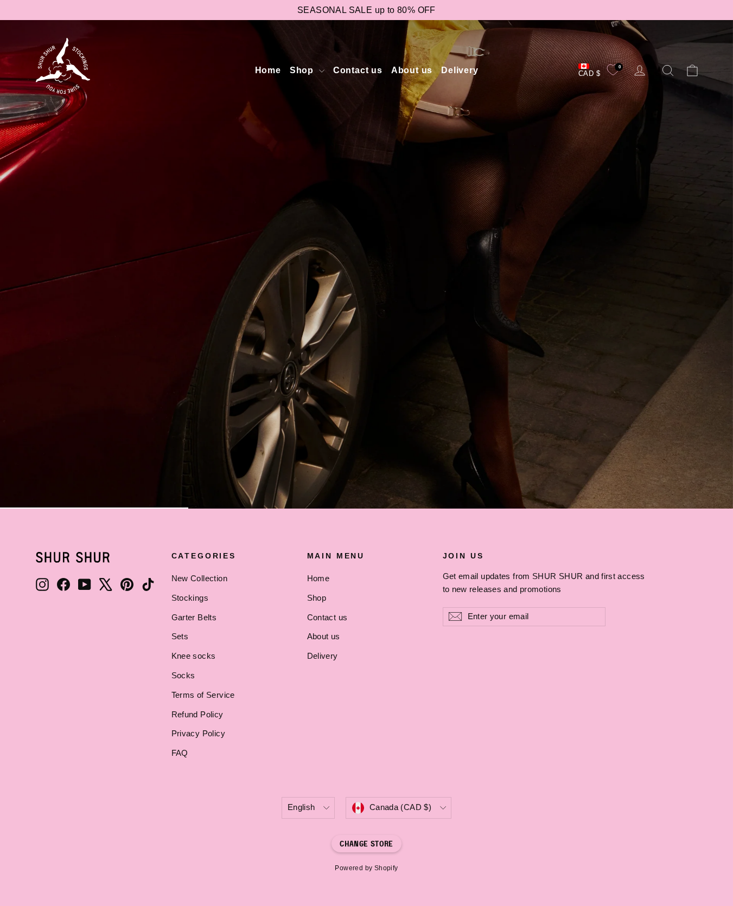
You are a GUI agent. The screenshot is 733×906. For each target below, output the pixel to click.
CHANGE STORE (366, 843)
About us (411, 70)
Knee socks (193, 656)
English (301, 807)
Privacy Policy (198, 733)
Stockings (190, 598)
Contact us (358, 70)
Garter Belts (194, 617)
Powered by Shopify (366, 868)
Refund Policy (197, 714)
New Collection (199, 578)
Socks (183, 675)
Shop (303, 70)
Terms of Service (203, 695)
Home (268, 70)
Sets (180, 636)
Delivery (459, 70)
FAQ (179, 753)
